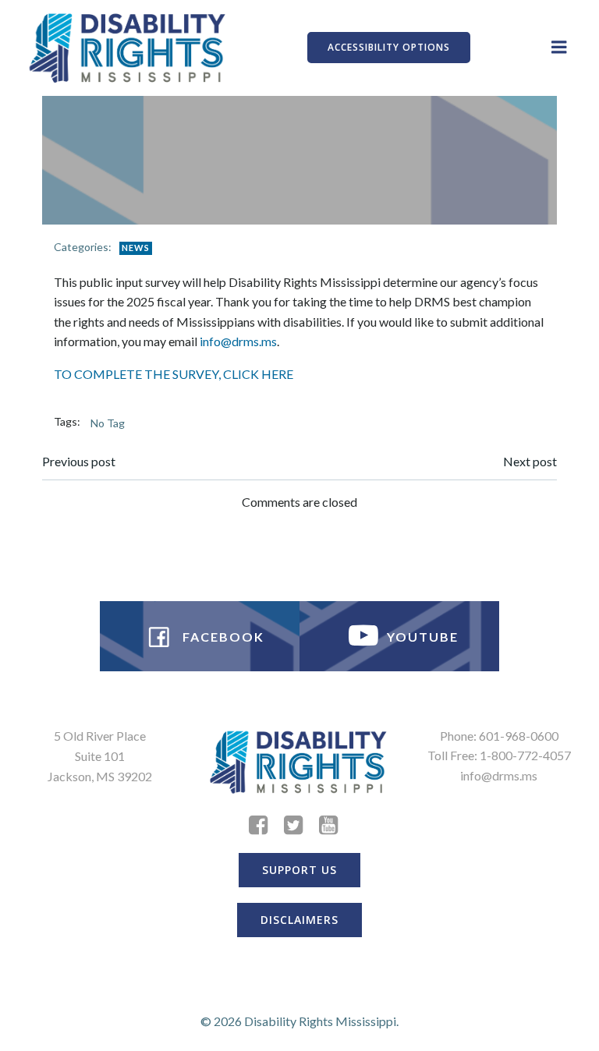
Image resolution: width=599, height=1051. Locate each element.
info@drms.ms (238, 341)
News (136, 247)
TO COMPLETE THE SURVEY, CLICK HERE (173, 373)
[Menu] (559, 47)
